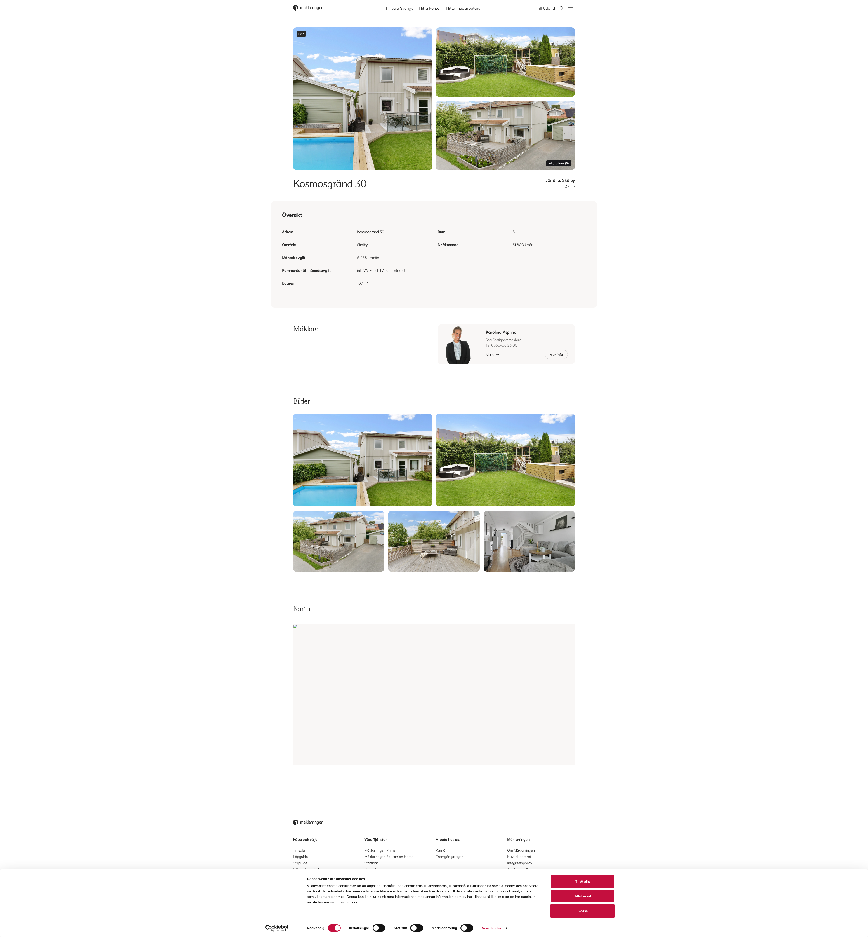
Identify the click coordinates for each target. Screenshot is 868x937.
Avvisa (582, 911)
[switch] (379, 928)
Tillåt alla (582, 881)
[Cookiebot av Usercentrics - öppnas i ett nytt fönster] (277, 928)
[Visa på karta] (434, 694)
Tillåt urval (582, 896)
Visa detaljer (492, 928)
